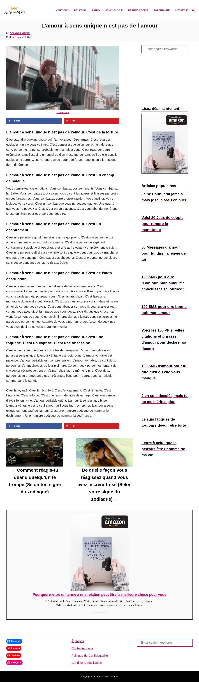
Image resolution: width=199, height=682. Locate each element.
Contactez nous (82, 648)
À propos (78, 641)
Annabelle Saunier (20, 33)
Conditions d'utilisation (87, 662)
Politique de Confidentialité (90, 655)
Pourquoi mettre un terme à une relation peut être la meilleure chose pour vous (99, 595)
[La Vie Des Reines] (26, 10)
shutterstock (63, 112)
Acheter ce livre (100, 613)
